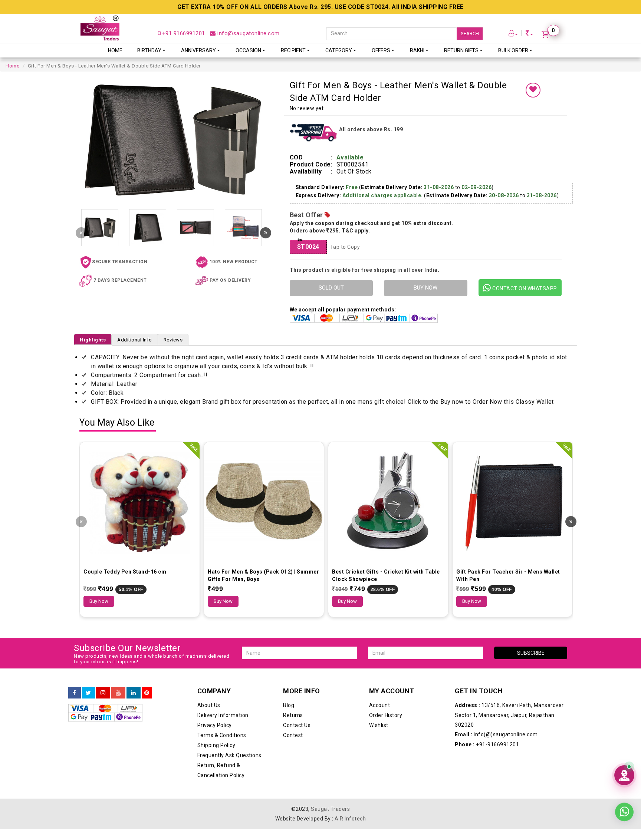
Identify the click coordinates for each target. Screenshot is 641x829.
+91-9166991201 (487, 744)
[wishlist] (533, 90)
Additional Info (134, 340)
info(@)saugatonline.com (496, 734)
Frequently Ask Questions (229, 755)
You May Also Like (116, 423)
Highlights (93, 340)
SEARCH (470, 33)
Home (115, 50)
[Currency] (529, 34)
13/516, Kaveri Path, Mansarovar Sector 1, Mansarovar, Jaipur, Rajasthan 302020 (509, 715)
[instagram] (103, 693)
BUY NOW (425, 287)
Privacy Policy (214, 725)
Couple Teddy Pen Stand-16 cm (124, 572)
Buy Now (98, 601)
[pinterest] (147, 693)
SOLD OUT (331, 287)
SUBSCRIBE (531, 653)
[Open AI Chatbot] (624, 775)
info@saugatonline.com (248, 33)
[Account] (513, 34)
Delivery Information (223, 715)
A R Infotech (350, 819)
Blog (288, 705)
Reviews (173, 340)
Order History (385, 715)
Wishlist (378, 725)
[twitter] (88, 693)
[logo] (99, 28)
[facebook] (74, 693)
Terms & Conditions (221, 735)
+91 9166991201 (182, 33)
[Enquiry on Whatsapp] (624, 806)
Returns (293, 715)
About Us (208, 705)
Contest (293, 735)
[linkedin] (133, 693)
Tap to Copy (345, 247)
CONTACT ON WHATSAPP (524, 288)
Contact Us (296, 725)
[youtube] (118, 693)
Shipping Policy (216, 745)
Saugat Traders (330, 809)
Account (379, 705)
